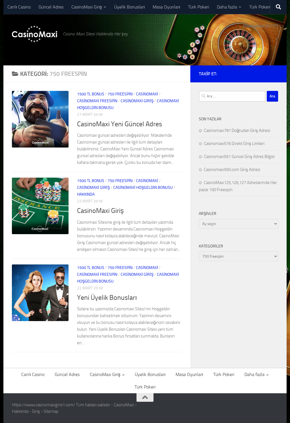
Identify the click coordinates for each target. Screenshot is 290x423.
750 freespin (120, 94)
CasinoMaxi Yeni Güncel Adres (119, 124)
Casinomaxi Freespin (97, 101)
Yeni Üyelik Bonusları (107, 298)
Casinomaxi (147, 94)
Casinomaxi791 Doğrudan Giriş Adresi (237, 130)
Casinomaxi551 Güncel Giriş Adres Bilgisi (239, 156)
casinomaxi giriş (137, 101)
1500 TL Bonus (90, 94)
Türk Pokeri (198, 7)
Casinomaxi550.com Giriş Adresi (232, 169)
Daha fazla (227, 7)
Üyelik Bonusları (129, 7)
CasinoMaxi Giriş (86, 7)
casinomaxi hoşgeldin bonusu (143, 187)
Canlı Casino (19, 7)
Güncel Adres (51, 7)
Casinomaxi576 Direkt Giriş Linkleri (234, 143)
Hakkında (86, 194)
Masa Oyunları (166, 7)
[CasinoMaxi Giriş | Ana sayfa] (34, 33)
